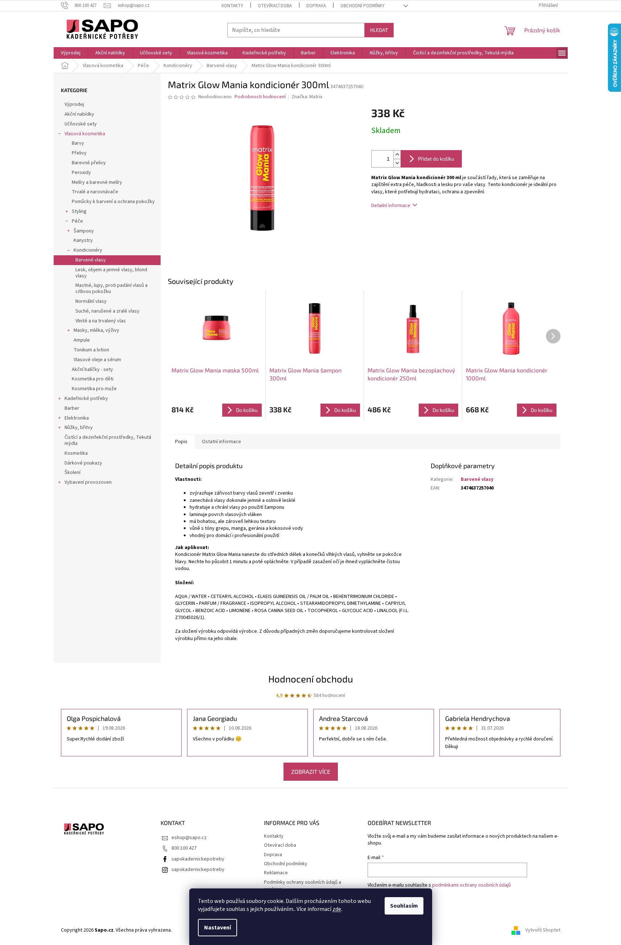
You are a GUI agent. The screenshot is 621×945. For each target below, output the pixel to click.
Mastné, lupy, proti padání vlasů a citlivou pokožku (111, 288)
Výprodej (74, 104)
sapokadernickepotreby (197, 859)
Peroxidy (81, 172)
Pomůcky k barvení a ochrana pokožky (113, 201)
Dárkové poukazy (83, 463)
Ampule (82, 340)
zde (336, 909)
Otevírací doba (275, 6)
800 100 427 (183, 848)
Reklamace (276, 872)
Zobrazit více (310, 771)
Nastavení (217, 928)
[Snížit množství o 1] (397, 163)
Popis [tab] (181, 441)
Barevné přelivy (89, 162)
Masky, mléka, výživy (96, 330)
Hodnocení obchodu (310, 678)
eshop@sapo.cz (189, 837)
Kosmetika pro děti (92, 379)
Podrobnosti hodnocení (260, 97)
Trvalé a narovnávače (95, 191)
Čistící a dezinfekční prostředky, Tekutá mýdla (108, 440)
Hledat (379, 30)
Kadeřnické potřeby (86, 398)
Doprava (316, 6)
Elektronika (77, 418)
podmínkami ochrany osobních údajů (471, 885)
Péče (77, 221)
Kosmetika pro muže (94, 388)
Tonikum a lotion (91, 350)
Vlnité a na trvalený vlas (100, 321)
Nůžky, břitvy (79, 427)
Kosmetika (76, 453)
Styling (79, 211)
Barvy (78, 143)
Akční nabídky (79, 114)
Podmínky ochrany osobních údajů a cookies (302, 886)
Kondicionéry (88, 250)
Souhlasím (404, 906)
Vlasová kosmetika (85, 133)
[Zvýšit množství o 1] (397, 154)
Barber (72, 408)
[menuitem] (71, 53)
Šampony (84, 231)
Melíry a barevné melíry (97, 182)
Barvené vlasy (90, 260)
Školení (72, 472)
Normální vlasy (91, 301)
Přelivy (79, 153)
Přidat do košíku (436, 159)
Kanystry (83, 240)
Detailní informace (390, 205)
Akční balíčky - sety (92, 369)
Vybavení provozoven (88, 482)
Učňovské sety (81, 124)
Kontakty (232, 6)
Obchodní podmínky (362, 6)
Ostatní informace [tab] (221, 441)
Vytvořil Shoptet (542, 930)
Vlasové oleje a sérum (97, 359)
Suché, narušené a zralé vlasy (107, 311)
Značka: (306, 96)
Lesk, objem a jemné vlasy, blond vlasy (111, 273)
